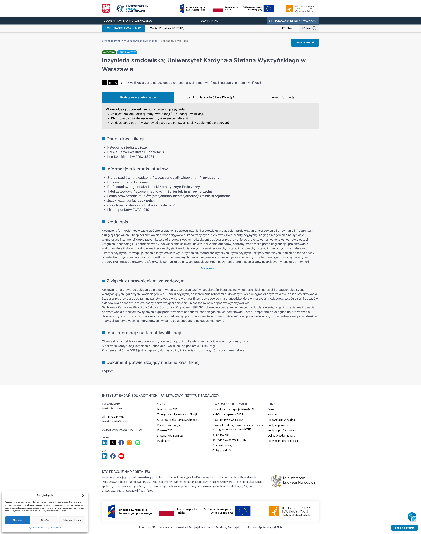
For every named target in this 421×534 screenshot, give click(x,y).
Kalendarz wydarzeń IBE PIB (229, 440)
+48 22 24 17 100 (115, 416)
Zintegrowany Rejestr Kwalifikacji (293, 20)
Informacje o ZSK (167, 409)
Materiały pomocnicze (170, 435)
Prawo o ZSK (164, 430)
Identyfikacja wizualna (281, 419)
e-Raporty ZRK (221, 434)
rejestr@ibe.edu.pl (121, 421)
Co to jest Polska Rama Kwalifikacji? (178, 419)
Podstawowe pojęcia (169, 425)
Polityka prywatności (280, 425)
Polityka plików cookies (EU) (284, 440)
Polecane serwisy (222, 445)
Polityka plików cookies (35, 528)
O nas (271, 409)
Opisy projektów (222, 450)
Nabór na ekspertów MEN (227, 414)
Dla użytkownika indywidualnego (128, 20)
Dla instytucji (210, 20)
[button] (83, 495)
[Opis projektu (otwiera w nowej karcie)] (247, 8)
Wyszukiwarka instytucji (167, 28)
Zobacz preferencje (72, 520)
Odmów (45, 520)
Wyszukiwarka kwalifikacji (123, 28)
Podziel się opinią (404, 527)
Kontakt (288, 28)
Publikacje (163, 440)
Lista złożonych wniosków (227, 419)
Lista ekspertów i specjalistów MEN (233, 409)
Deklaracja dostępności (282, 435)
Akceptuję (18, 520)
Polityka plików (282, 430)
